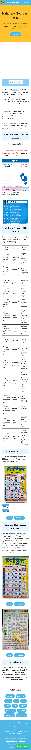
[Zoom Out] (4, 510)
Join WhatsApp (23, 746)
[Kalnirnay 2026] (10, 2)
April (16, 701)
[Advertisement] (15, 60)
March (8, 701)
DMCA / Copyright (11, 741)
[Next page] (7, 505)
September (10, 710)
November (9, 715)
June (7, 706)
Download (15, 34)
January (10, 696)
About (7, 738)
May (23, 701)
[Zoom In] (7, 510)
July (14, 706)
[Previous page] (4, 505)
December (21, 715)
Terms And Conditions (15, 744)
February (20, 696)
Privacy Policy (22, 738)
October (22, 710)
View (9, 518)
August (23, 706)
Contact (13, 738)
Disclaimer (22, 741)
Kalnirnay (15, 90)
